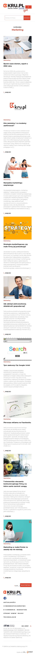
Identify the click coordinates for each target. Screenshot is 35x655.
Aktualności (10, 602)
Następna (26, 585)
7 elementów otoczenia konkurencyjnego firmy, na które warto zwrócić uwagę (15, 484)
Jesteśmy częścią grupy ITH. (19, 646)
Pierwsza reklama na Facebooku (17, 422)
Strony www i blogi (14, 613)
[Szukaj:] (14, 18)
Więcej (8, 92)
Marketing (7, 60)
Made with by (22, 652)
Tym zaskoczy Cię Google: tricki (17, 365)
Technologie (10, 617)
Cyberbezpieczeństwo (15, 606)
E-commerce (9, 609)
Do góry (25, 626)
